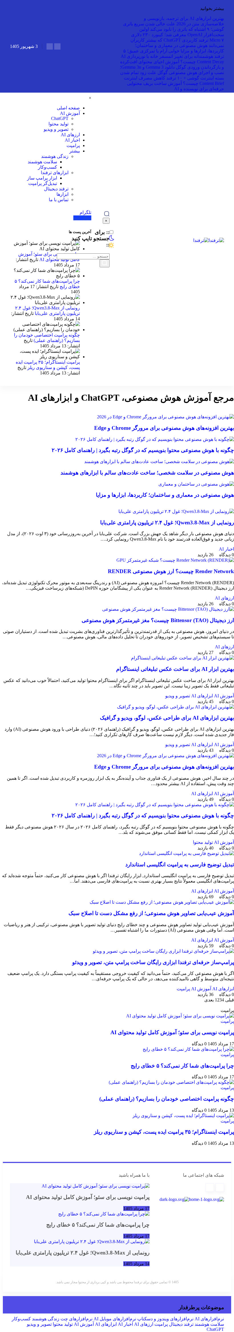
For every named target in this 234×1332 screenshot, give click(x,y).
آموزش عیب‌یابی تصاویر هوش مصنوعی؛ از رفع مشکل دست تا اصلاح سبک (151, 913)
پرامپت (73, 145)
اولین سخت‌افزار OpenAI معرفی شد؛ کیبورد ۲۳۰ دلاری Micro (177, 34)
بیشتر (74, 150)
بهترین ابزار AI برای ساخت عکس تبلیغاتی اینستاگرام (175, 669)
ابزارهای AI (202, 695)
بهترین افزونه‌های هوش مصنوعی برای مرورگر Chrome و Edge (164, 428)
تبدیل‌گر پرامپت (42, 183)
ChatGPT (59, 118)
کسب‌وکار (47, 167)
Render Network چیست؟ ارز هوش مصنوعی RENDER (171, 571)
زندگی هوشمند (54, 156)
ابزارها (62, 194)
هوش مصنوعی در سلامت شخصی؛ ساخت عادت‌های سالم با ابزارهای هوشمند (147, 473)
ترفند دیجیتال (56, 188)
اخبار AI (72, 140)
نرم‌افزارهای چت (76, 1318)
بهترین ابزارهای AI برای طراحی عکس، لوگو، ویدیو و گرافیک (167, 718)
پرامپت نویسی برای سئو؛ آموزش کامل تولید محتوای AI (172, 1032)
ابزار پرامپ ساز (42, 178)
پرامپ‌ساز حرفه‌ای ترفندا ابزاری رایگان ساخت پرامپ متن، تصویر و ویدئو (153, 962)
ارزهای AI (70, 134)
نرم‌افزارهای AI (209, 1318)
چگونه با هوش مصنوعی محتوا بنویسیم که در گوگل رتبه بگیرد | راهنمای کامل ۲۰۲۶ (143, 450)
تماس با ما (58, 199)
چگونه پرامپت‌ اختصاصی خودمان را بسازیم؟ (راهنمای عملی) (166, 1099)
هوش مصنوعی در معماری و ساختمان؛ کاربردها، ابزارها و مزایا (165, 495)
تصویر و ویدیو (56, 129)
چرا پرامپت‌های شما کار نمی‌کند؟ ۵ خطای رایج (182, 1066)
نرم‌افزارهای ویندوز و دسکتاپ (165, 1318)
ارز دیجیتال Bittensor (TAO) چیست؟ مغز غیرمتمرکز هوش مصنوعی (158, 620)
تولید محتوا (58, 123)
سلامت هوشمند (42, 161)
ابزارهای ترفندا (54, 172)
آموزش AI (70, 113)
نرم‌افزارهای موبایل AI (115, 1318)
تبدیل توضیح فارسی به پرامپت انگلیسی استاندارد (179, 864)
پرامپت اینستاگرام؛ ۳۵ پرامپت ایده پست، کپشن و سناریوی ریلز (164, 1132)
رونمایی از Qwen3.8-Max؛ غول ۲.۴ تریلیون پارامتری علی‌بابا (167, 523)
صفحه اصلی (68, 107)
